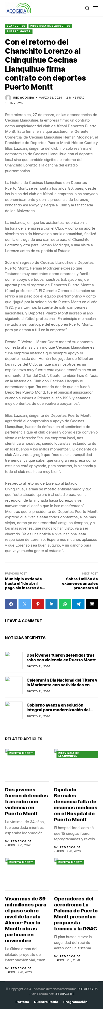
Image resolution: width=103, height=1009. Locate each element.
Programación (75, 1002)
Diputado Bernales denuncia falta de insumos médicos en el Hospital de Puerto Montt (76, 805)
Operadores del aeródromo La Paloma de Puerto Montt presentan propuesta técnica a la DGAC (76, 914)
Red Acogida (23, 97)
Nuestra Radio (46, 1002)
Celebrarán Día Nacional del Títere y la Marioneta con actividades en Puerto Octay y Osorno (61, 685)
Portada (22, 1002)
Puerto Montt (19, 31)
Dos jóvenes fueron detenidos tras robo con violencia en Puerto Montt (61, 657)
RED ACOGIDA (88, 989)
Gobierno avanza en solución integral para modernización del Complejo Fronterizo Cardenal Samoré (58, 712)
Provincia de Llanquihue (50, 25)
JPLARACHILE (64, 994)
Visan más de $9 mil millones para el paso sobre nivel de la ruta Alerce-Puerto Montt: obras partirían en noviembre (25, 920)
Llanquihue (16, 25)
